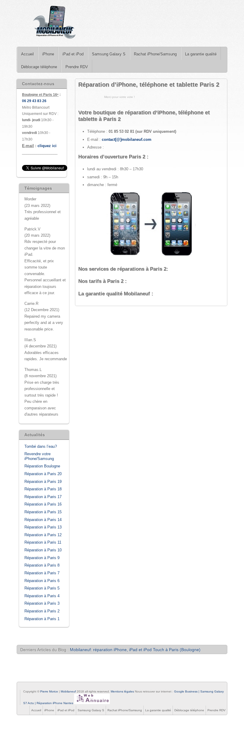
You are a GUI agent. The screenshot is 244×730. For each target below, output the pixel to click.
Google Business (186, 691)
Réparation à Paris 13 (43, 527)
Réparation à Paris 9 (42, 558)
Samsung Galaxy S (109, 54)
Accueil (27, 54)
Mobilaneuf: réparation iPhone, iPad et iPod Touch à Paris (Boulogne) (135, 650)
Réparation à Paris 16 (43, 504)
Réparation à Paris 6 (42, 580)
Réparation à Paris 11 (42, 542)
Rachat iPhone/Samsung (155, 54)
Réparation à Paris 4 (42, 596)
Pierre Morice (49, 691)
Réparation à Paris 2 (42, 611)
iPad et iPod (73, 54)
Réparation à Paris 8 (42, 565)
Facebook (22, 686)
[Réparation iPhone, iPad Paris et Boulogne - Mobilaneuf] (55, 23)
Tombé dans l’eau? (40, 446)
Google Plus (37, 686)
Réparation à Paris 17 (43, 497)
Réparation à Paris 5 (42, 588)
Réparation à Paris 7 (42, 573)
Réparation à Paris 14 (43, 519)
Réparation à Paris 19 (43, 481)
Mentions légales (122, 691)
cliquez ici (47, 145)
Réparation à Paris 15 (43, 512)
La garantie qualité (201, 54)
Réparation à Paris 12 (43, 535)
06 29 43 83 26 (34, 101)
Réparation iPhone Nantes (55, 703)
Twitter (29, 686)
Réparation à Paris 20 (43, 474)
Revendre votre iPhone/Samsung (39, 456)
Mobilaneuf (69, 691)
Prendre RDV (76, 67)
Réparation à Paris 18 (43, 489)
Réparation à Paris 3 (42, 603)
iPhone (48, 54)
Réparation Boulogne (42, 466)
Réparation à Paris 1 (42, 619)
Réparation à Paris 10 (43, 550)
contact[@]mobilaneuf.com (126, 139)
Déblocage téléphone (39, 67)
